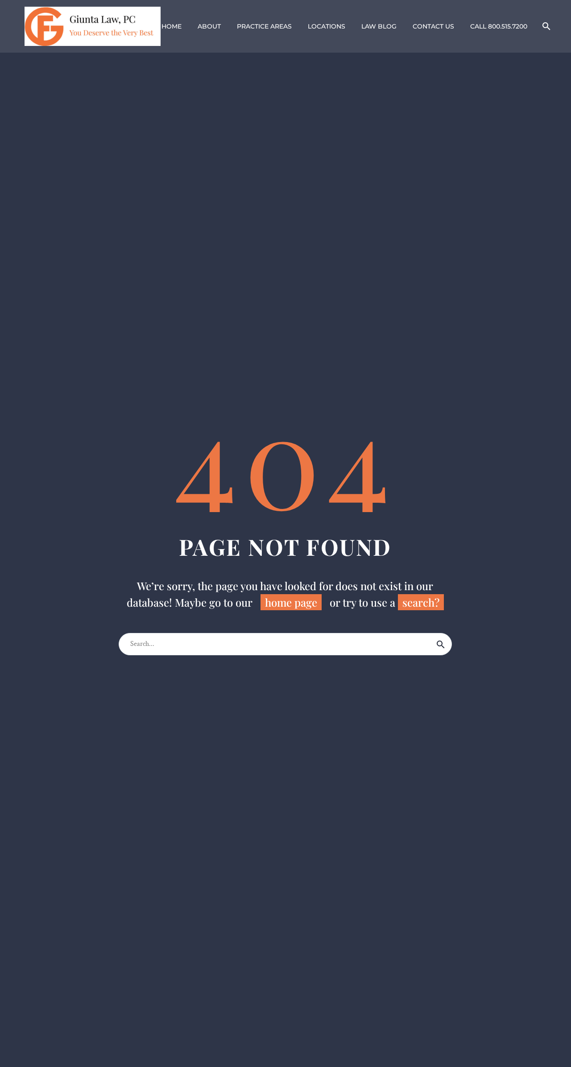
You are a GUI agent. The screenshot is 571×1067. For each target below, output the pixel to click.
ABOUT (209, 26)
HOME (171, 26)
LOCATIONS (326, 26)
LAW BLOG (379, 26)
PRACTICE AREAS (264, 26)
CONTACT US (433, 26)
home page (291, 602)
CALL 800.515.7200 (498, 26)
